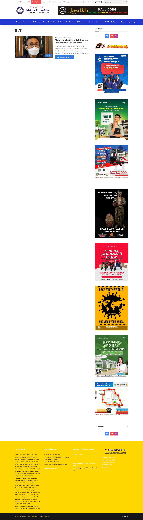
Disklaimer (105, 467)
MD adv (122, 22)
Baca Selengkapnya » (64, 57)
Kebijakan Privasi (107, 464)
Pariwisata (36, 22)
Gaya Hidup (131, 22)
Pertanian (99, 22)
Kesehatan (89, 22)
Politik (53, 22)
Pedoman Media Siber (108, 460)
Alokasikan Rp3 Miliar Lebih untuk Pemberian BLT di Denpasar (71, 41)
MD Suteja (59, 37)
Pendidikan (69, 22)
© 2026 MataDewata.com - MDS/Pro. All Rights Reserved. (32, 516)
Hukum (60, 22)
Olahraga (80, 22)
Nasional (26, 22)
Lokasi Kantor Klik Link (50, 468)
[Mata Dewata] (33, 10)
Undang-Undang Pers (108, 457)
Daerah (18, 22)
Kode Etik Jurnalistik (108, 462)
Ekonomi (46, 22)
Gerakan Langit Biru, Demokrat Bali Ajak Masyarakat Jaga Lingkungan (63, 2)
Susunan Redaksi (78, 454)
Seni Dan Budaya (110, 22)
